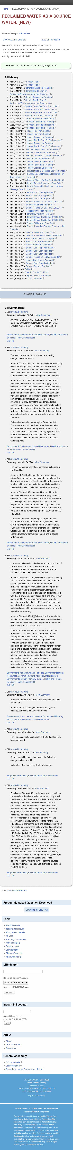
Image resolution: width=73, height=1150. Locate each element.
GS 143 (10, 340)
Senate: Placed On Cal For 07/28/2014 (45, 207)
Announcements (13, 956)
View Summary (43, 314)
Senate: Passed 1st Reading (39, 87)
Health (19, 337)
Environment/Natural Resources (34, 334)
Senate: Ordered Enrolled (39, 266)
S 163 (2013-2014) (19, 311)
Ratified (29, 269)
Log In (30, 1095)
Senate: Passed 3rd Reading (41, 121)
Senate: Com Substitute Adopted (41, 109)
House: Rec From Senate (39, 130)
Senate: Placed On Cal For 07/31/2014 (45, 235)
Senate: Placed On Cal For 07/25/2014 (45, 201)
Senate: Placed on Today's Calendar (44, 256)
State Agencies (37, 675)
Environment (13, 334)
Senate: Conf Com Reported (40, 198)
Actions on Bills (13, 942)
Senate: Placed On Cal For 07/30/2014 (45, 216)
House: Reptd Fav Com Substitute (44, 149)
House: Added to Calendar (39, 244)
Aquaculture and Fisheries (32, 672)
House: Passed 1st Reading (41, 136)
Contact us (11, 1048)
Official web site (14, 1062)
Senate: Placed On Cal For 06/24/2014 (46, 179)
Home (5, 8)
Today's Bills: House (15, 928)
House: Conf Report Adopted (40, 210)
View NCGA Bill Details (14, 39)
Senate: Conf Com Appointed (41, 192)
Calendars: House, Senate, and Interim (25, 1069)
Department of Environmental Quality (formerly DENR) (32, 677)
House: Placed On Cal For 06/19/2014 (46, 155)
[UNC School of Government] (35, 2)
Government (23, 675)
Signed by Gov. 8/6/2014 (38, 275)
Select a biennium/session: (15, 977)
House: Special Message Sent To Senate (47, 170)
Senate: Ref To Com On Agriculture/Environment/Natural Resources (31, 92)
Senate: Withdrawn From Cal (40, 204)
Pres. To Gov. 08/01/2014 (37, 272)
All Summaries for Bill (17, 890)
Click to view (23, 33)
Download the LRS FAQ (37, 909)
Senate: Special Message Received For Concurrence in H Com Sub (37, 175)
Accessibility (40, 1095)
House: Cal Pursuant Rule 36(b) (43, 152)
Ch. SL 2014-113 (35, 278)
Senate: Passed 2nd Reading (41, 118)
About (8, 1041)
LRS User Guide (13, 1044)
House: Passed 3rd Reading (41, 164)
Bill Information (14, 1065)
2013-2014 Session (51, 39)
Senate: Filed (33, 81)
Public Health (29, 337)
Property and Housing (53, 716)
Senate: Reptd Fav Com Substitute (42, 106)
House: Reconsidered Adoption (41, 238)
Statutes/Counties (14, 953)
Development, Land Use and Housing (24, 716)
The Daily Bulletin (14, 925)
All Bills (9, 935)
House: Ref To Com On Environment (44, 139)
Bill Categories (13, 949)
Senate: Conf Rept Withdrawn (40, 247)
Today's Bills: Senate (15, 932)
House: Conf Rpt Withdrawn (40, 241)
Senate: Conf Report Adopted (40, 262)
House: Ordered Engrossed (40, 167)
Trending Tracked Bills (16, 939)
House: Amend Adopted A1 (40, 158)
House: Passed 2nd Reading (41, 161)
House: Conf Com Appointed (40, 195)
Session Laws (12, 946)
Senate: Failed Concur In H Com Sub (44, 183)
